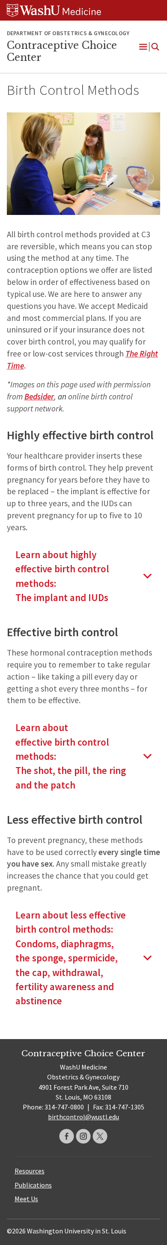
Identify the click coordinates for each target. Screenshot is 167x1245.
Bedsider (39, 396)
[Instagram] (83, 1136)
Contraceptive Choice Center (62, 51)
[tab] (84, 576)
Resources (30, 1171)
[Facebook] (66, 1136)
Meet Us (26, 1199)
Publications (33, 1185)
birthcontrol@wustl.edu (83, 1116)
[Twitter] (99, 1136)
